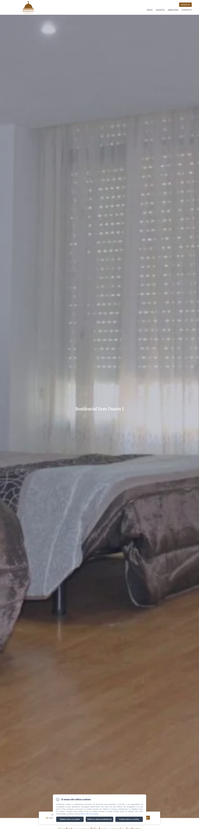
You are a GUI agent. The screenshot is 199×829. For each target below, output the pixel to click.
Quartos (160, 10)
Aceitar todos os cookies (129, 819)
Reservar (185, 4)
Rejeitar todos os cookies (70, 819)
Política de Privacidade (89, 814)
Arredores (173, 10)
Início (150, 10)
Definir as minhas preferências (99, 819)
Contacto (186, 10)
